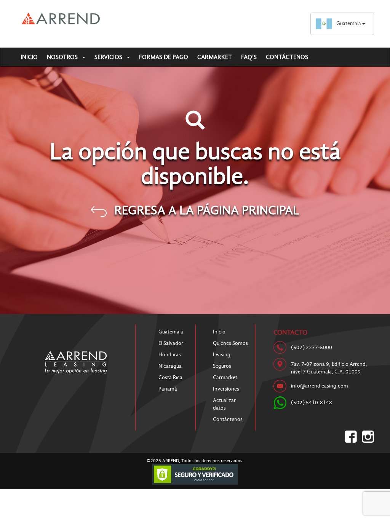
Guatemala (349, 23)
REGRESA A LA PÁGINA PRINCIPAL (206, 210)
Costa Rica (170, 377)
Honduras (169, 354)
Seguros (222, 366)
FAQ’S (249, 57)
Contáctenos (287, 57)
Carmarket (214, 57)
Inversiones (226, 389)
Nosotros (63, 57)
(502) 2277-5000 (311, 347)
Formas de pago (163, 57)
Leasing (221, 354)
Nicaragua (170, 366)
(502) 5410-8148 (311, 402)
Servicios (109, 57)
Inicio (29, 57)
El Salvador (170, 343)
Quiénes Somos (230, 343)
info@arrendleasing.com (319, 386)
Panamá (167, 389)
